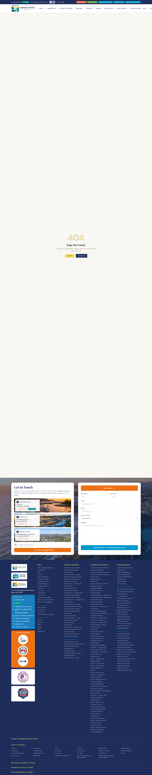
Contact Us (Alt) (38, 750)
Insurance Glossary (43, 579)
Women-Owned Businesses (99, 727)
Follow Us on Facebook (22, 618)
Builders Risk (94, 581)
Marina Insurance (122, 581)
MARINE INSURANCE (123, 565)
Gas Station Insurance (97, 631)
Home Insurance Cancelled (72, 604)
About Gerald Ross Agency (45, 568)
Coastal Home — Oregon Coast (73, 593)
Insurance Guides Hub (17, 753)
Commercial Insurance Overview (100, 568)
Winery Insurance (96, 725)
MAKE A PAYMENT (92, 2)
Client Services (42, 607)
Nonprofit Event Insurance (124, 610)
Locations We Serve (43, 586)
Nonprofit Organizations (97, 675)
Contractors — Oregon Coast (99, 606)
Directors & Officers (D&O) (98, 611)
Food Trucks (94, 629)
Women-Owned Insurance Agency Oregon (106, 756)
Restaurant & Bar (95, 693)
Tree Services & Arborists (98, 718)
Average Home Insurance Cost (73, 577)
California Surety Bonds (124, 643)
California (40, 622)
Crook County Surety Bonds (125, 649)
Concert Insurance (122, 596)
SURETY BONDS (121, 8)
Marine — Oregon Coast (97, 663)
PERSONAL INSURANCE (71, 565)
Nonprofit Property (122, 614)
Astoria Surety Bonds (123, 638)
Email (82, 501)
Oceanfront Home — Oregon (72, 618)
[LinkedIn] (63, 2)
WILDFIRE (89, 8)
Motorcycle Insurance (70, 615)
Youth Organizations (96, 732)
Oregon (40, 627)
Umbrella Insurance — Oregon (72, 653)
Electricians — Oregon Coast (99, 618)
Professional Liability (96, 682)
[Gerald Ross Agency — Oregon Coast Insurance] (24, 8)
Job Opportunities (43, 581)
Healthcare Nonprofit (123, 607)
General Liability (95, 634)
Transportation (95, 716)
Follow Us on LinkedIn (21, 627)
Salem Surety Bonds (123, 668)
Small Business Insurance (98, 707)
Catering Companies (96, 588)
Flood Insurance (95, 627)
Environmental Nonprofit (124, 603)
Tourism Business (95, 713)
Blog (39, 572)
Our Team (40, 590)
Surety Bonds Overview (124, 633)
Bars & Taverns (95, 577)
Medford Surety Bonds (123, 661)
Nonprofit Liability (122, 612)
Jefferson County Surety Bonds (126, 659)
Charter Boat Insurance (123, 574)
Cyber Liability (95, 609)
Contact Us (41, 612)
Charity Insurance (122, 594)
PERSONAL (79, 8)
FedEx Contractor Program (98, 625)
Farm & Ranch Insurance (71, 642)
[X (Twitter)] (61, 2)
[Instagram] (59, 2)
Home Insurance (69, 602)
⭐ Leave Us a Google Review (44, 550)
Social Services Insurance (124, 623)
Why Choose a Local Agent (45, 599)
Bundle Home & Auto (70, 588)
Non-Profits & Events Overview (126, 589)
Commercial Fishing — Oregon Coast (101, 597)
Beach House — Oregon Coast (73, 583)
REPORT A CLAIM (119, 2)
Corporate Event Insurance (125, 598)
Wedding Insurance (69, 655)
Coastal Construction (97, 590)
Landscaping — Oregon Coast (99, 652)
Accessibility (41, 570)
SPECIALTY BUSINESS (65, 8)
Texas (39, 629)
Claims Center (103, 748)
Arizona (40, 620)
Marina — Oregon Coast (97, 659)
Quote (123, 753)
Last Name (113, 493)
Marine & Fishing (95, 661)
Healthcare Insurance (97, 640)
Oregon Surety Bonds (123, 665)
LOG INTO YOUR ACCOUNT (133, 2)
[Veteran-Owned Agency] (54, 2)
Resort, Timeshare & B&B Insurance (101, 691)
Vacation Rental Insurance (71, 634)
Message (83, 522)
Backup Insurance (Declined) (72, 579)
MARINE (98, 8)
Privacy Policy (103, 753)
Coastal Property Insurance (72, 595)
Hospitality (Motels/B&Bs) (98, 645)
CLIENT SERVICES (135, 8)
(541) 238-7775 (22, 524)
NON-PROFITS (108, 8)
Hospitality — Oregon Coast (99, 647)
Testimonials (41, 593)
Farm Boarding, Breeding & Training (74, 644)
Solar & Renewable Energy (98, 709)
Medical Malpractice (96, 668)
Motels (93, 670)
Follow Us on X (19, 624)
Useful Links (41, 595)
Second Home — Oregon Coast (73, 627)
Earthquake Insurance (97, 615)
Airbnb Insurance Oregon (71, 570)
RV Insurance (68, 625)
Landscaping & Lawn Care (98, 650)
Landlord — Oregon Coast (71, 611)
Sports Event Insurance (124, 626)
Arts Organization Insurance (125, 591)
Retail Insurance (95, 700)
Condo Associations (96, 602)
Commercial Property (97, 599)
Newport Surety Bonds (123, 663)
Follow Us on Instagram (22, 621)
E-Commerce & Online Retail (99, 613)
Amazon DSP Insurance (97, 570)
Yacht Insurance (121, 583)
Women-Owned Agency (45, 602)
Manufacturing (95, 656)
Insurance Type (85, 515)
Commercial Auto (96, 593)
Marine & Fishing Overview (124, 568)
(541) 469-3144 (17, 2)
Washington (41, 631)
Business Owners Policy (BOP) (99, 583)
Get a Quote (41, 610)
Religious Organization (123, 619)
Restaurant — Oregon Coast (99, 695)
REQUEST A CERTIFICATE (105, 2)
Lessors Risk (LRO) (96, 654)
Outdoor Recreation (96, 677)
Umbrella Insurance (69, 631)
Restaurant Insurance (97, 698)
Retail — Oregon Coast (97, 702)
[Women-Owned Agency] (50, 2)
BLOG (144, 8)
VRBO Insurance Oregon (71, 636)
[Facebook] (57, 2)
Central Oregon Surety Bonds (125, 645)
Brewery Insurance (96, 579)
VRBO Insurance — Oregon (71, 658)
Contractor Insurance (97, 604)
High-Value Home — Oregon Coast (74, 599)
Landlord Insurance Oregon (72, 609)
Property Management (97, 684)
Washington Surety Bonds (124, 670)
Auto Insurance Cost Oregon (72, 574)
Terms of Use (15, 755)
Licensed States (42, 583)
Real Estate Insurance (97, 688)
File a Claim (58, 750)
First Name (84, 493)
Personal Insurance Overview (72, 568)
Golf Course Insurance (97, 636)
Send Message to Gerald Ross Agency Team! (109, 548)
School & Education (123, 621)
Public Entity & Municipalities (99, 686)
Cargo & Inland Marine (123, 572)
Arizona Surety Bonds (123, 636)
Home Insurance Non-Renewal (73, 606)
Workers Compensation (97, 729)
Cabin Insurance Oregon (71, 590)
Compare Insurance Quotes (72, 597)
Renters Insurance (69, 622)
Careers (40, 574)
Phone (83, 508)
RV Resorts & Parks (96, 704)
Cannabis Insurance (96, 586)
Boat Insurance (68, 586)
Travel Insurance (68, 648)
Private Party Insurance (123, 616)
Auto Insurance (68, 572)
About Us (14, 748)
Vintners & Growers (96, 723)
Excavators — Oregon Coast (99, 622)
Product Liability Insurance (98, 679)
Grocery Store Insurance (98, 638)
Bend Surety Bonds (122, 640)
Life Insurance (68, 613)
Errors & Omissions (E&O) (98, 620)
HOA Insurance (95, 643)
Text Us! (26, 2)
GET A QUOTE (81, 2)
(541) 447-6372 (23, 538)
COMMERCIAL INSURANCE (99, 565)
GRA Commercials (43, 577)
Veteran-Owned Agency (45, 597)
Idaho (39, 624)
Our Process (41, 588)
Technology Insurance (97, 711)
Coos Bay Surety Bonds (124, 647)
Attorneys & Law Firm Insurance (100, 574)
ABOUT (41, 8)
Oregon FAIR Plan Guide (71, 620)
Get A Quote (108, 488)
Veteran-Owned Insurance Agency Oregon (84, 756)
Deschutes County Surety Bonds (126, 652)
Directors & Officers (123, 600)
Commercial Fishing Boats (124, 577)
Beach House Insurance (71, 581)
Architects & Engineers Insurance (100, 572)
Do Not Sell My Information (45, 614)
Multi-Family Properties (97, 672)
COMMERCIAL (51, 8)
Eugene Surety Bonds (123, 654)
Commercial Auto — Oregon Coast (101, 595)
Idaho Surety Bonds (123, 656)
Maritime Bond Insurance (98, 666)
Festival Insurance (122, 605)
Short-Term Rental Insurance (72, 629)
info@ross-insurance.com (40, 2)
